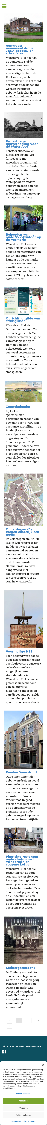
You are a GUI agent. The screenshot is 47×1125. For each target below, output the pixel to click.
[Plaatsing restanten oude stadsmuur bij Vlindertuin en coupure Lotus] (23, 840)
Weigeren (23, 1108)
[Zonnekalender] (23, 391)
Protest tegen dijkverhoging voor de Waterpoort (22, 143)
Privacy (26, 1121)
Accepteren (23, 1101)
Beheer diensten (23, 1094)
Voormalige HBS (19, 651)
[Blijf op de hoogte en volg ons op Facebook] (23, 1051)
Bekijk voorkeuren (23, 1115)
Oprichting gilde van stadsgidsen (23, 319)
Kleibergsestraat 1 (21, 968)
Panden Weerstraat (21, 772)
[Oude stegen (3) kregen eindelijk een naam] (23, 500)
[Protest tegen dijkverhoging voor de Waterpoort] (23, 125)
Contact (33, 1121)
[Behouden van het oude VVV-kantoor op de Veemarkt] (23, 218)
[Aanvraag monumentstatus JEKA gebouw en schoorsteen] (23, 27)
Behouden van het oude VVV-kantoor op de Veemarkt (23, 237)
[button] (43, 1064)
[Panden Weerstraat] (23, 740)
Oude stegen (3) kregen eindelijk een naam (22, 531)
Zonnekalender (18, 407)
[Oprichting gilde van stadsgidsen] (23, 301)
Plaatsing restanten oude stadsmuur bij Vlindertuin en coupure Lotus (22, 860)
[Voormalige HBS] (23, 619)
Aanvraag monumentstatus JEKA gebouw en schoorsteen (19, 49)
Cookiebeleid (16, 1121)
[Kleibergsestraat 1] (23, 940)
